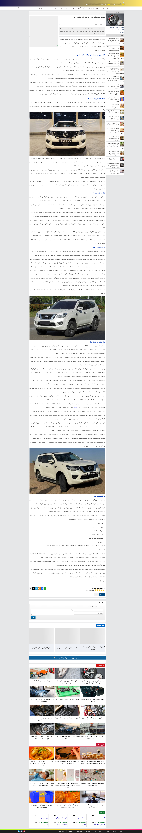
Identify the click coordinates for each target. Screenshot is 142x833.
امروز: (123, 4)
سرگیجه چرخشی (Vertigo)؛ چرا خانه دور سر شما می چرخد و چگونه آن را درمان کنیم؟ (42, 784)
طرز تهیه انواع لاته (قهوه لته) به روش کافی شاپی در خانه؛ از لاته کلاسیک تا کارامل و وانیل (92, 762)
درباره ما (114, 831)
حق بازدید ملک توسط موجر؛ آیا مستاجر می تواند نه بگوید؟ (92, 806)
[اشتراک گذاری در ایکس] (33, 588)
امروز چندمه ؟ (101, 818)
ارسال (33, 617)
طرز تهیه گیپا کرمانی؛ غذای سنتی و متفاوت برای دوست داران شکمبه (67, 806)
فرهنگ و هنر (82, 818)
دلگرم (46, 824)
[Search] (18, 8)
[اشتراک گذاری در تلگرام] (36, 588)
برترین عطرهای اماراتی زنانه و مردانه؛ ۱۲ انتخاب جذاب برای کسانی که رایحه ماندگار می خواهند (67, 785)
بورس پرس (44, 818)
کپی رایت (88, 831)
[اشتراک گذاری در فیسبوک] (42, 588)
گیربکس (75, 407)
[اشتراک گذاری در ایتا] (39, 588)
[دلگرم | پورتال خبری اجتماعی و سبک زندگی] (122, 3)
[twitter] (19, 831)
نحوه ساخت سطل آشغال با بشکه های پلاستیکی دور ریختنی (41, 806)
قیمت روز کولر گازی (99, 824)
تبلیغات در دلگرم (97, 831)
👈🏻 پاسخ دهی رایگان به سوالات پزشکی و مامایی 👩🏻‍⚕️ (67, 658)
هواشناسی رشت (62, 824)
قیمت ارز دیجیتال (61, 818)
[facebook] (21, 831)
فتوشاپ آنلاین (62, 831)
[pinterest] (24, 831)
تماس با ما (107, 831)
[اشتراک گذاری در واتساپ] (45, 588)
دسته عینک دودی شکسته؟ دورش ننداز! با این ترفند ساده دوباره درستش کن (67, 762)
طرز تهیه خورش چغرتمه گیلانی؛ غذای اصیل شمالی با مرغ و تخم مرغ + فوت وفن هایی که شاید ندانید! (41, 763)
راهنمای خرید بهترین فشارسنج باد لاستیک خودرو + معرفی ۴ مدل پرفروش (116, 29)
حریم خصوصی (79, 831)
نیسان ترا (97, 594)
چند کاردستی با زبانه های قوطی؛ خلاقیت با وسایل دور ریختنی (92, 784)
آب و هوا (70, 831)
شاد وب (83, 824)
